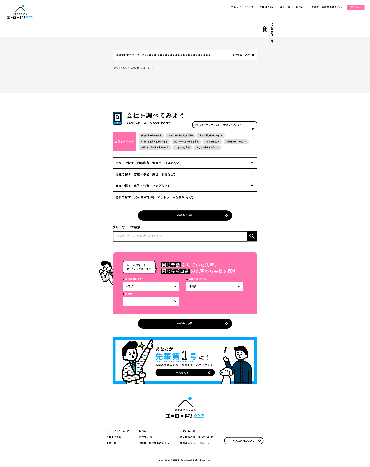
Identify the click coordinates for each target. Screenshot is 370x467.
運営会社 (196, 443)
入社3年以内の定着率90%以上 (155, 147)
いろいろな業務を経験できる (154, 141)
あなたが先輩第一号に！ (207, 147)
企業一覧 (111, 443)
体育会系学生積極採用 (151, 135)
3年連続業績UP (212, 141)
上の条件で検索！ (185, 215)
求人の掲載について (244, 440)
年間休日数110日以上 (236, 141)
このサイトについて (242, 7)
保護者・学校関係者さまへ (326, 7)
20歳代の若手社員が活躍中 (180, 135)
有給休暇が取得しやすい (211, 135)
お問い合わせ (355, 7)
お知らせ (301, 7)
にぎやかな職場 (182, 147)
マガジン (144, 437)
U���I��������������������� (179, 55)
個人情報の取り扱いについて (196, 437)
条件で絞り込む (241, 55)
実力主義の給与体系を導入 (186, 141)
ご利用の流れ (267, 7)
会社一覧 (285, 7)
